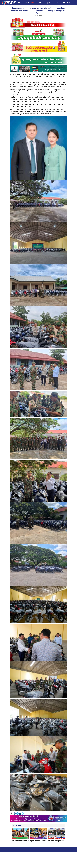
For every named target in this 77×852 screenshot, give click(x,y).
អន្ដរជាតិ (27, 3)
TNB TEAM (73, 848)
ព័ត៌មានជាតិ (20, 3)
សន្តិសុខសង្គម (34, 3)
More (69, 3)
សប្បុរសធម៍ (47, 3)
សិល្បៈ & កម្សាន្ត (55, 3)
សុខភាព (63, 3)
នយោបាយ (41, 3)
